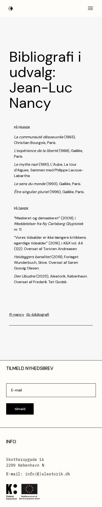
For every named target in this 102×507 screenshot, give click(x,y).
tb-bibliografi (37, 314)
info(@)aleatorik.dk (47, 474)
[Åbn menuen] (90, 8)
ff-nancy (16, 314)
